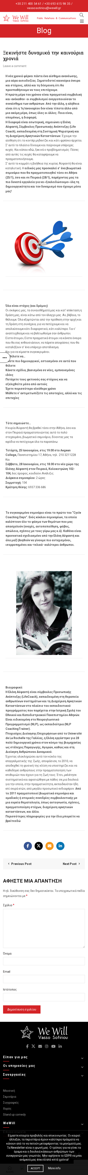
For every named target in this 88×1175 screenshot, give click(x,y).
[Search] (81, 15)
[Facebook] (28, 846)
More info (54, 1168)
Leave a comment (14, 66)
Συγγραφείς (11, 1102)
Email (6, 971)
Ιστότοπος (10, 989)
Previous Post (21, 864)
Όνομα (7, 953)
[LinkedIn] (60, 846)
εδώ (18, 821)
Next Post (70, 864)
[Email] (49, 846)
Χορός (7, 1108)
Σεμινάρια (9, 1096)
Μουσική (9, 1090)
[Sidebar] (5, 357)
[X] (39, 846)
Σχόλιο (8, 905)
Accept (35, 1168)
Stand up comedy (14, 1114)
